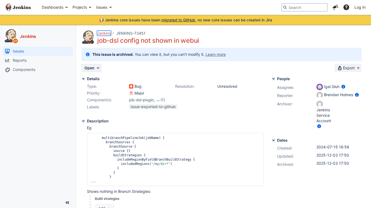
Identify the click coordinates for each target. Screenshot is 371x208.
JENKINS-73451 (131, 33)
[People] (273, 79)
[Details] (83, 79)
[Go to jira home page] (18, 7)
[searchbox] (304, 7)
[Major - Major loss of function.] (131, 93)
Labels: (93, 107)
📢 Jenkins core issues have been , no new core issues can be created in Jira (185, 20)
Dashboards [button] (52, 7)
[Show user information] (343, 86)
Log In (360, 7)
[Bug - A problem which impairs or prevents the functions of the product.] (131, 86)
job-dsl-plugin (141, 100)
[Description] (83, 121)
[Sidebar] (67, 203)
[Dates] (273, 140)
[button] (335, 7)
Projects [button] (80, 7)
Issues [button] (101, 7)
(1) (163, 100)
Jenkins (104, 33)
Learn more (216, 54)
